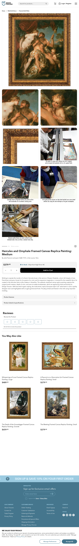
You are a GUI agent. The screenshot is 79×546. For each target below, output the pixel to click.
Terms (37, 498)
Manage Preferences (49, 541)
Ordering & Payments (28, 513)
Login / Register (66, 3)
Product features (9, 297)
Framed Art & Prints (24, 11)
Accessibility (50, 510)
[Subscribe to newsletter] (52, 493)
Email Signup (51, 508)
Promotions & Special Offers (30, 519)
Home (3, 11)
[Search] (46, 3)
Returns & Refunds (27, 516)
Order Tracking (26, 508)
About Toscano (9, 508)
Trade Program (8, 513)
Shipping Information (28, 522)
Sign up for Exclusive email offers (39, 489)
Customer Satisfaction (28, 510)
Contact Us (7, 510)
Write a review (15, 246)
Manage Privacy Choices (28, 525)
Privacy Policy (43, 498)
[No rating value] (5, 246)
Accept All (69, 541)
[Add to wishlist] (75, 246)
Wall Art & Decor (12, 11)
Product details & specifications (14, 303)
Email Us (65, 508)
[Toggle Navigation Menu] (76, 4)
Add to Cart (48, 270)
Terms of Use (51, 513)
